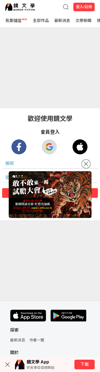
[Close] (85, 164)
